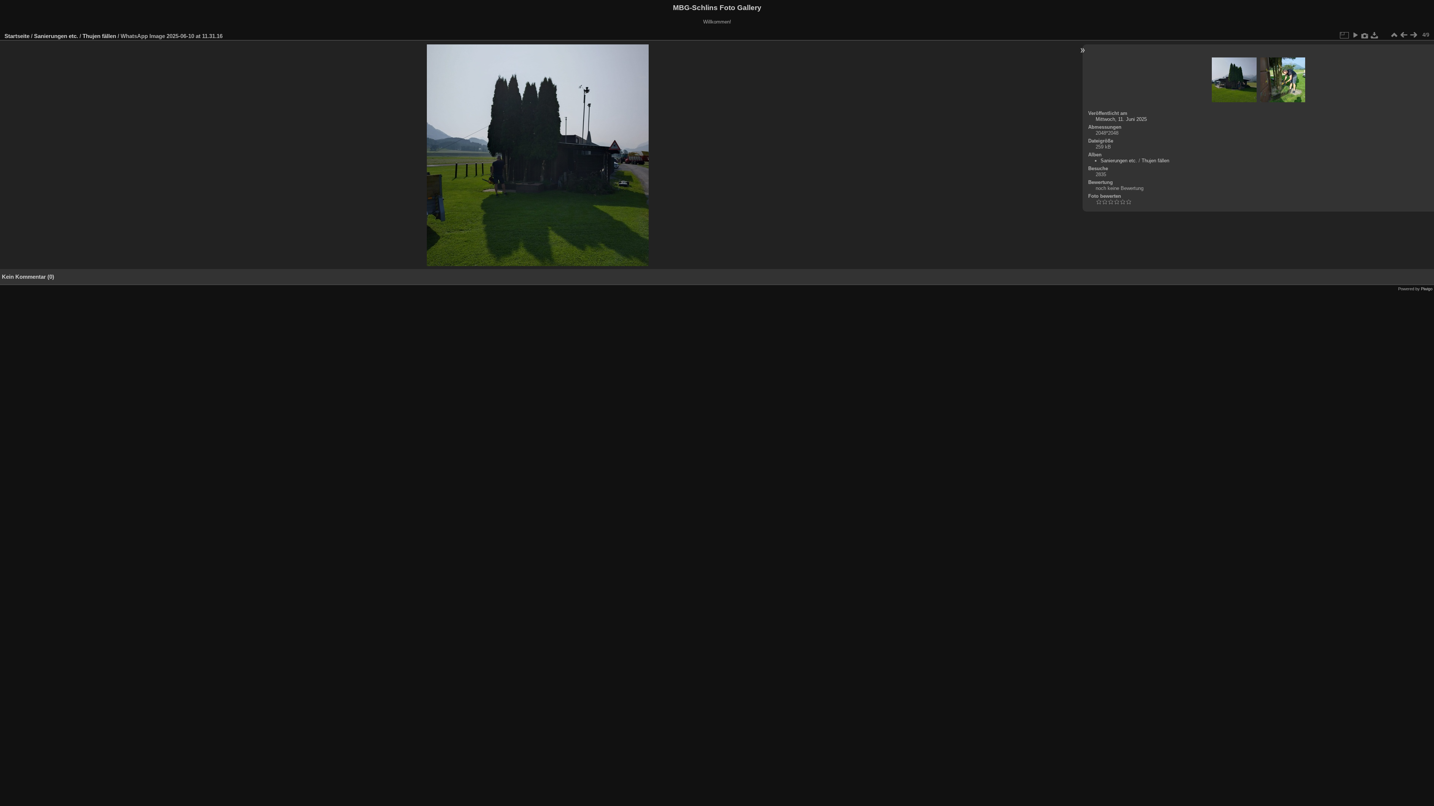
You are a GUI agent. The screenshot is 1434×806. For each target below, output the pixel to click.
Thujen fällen (99, 36)
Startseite (17, 36)
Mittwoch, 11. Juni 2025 (1121, 119)
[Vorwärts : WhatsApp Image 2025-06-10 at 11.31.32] (1413, 35)
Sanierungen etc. (56, 36)
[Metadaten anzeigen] (1365, 35)
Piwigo (1427, 289)
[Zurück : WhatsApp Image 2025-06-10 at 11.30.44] (1404, 35)
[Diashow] (1355, 35)
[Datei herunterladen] (1374, 35)
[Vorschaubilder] (1394, 35)
